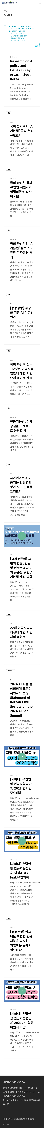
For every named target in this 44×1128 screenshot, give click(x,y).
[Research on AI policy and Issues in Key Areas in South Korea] (22, 65)
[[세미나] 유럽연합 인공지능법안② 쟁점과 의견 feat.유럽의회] (22, 871)
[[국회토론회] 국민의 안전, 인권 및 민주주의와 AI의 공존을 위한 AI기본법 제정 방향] (22, 566)
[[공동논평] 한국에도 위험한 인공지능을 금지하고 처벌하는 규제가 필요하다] (22, 946)
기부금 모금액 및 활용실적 (25, 1119)
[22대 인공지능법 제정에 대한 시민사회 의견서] (22, 637)
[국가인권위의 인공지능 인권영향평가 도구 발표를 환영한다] (22, 492)
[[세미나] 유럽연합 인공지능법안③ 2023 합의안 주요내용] (22, 787)
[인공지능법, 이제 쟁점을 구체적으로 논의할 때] (22, 431)
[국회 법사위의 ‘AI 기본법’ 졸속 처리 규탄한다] (22, 136)
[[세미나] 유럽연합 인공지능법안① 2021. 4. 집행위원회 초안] (22, 1019)
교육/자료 (10, 529)
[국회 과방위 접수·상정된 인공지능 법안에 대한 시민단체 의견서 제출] (22, 374)
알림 (9, 113)
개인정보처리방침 (9, 1119)
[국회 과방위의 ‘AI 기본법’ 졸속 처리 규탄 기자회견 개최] (22, 257)
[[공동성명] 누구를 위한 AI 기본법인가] (22, 317)
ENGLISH (11, 28)
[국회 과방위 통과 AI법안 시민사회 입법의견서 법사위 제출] (22, 195)
